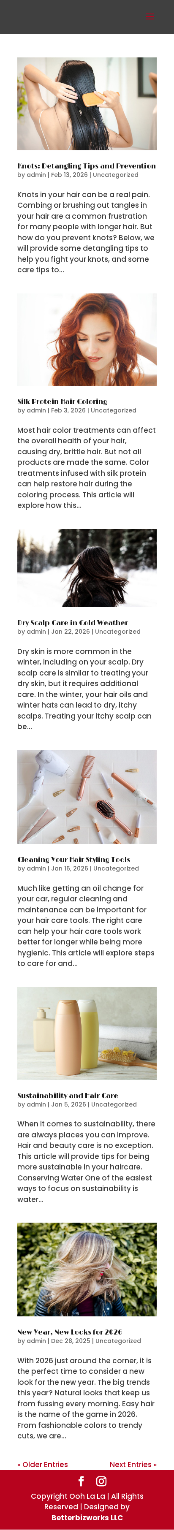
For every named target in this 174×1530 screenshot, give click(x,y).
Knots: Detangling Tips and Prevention (86, 166)
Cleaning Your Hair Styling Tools (73, 860)
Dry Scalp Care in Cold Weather (72, 623)
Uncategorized (116, 175)
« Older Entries (42, 1464)
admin (36, 175)
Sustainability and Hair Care (67, 1096)
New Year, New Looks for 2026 (69, 1332)
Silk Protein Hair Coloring (62, 402)
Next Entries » (133, 1464)
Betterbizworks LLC (87, 1518)
